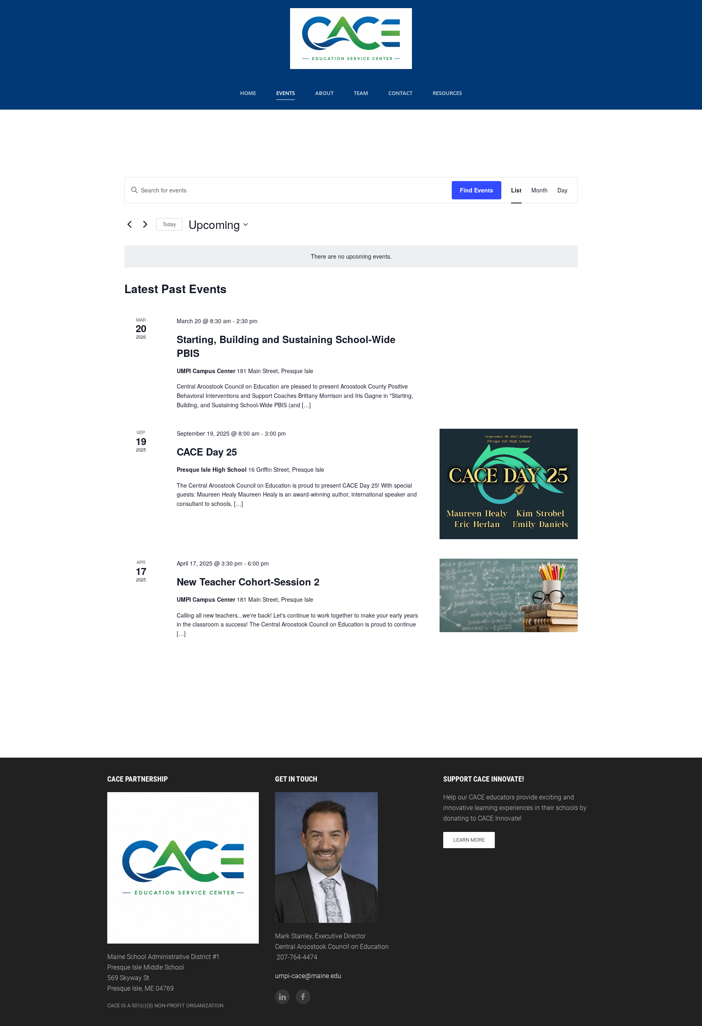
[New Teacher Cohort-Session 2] (509, 595)
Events (285, 93)
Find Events (476, 190)
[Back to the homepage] (351, 38)
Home (248, 93)
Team (361, 93)
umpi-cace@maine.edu (308, 976)
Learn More (469, 840)
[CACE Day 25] (509, 484)
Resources (447, 93)
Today (169, 223)
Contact (400, 93)
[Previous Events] (129, 224)
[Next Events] (145, 224)
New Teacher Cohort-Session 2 (248, 581)
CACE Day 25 (207, 451)
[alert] (351, 256)
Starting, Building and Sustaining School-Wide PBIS (286, 346)
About (324, 93)
